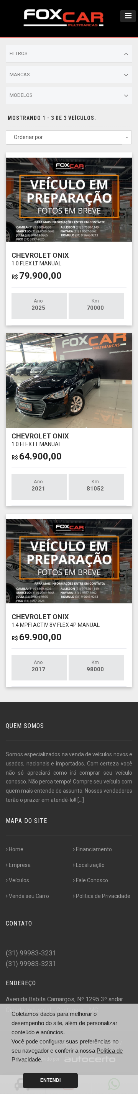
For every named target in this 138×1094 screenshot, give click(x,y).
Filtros (19, 53)
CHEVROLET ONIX (40, 258)
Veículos (19, 880)
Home (16, 849)
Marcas (20, 74)
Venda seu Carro (29, 896)
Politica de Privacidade (103, 896)
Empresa (20, 865)
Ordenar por (28, 137)
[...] (80, 800)
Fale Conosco (92, 880)
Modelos (21, 95)
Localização (90, 865)
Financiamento (94, 849)
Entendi (50, 1080)
